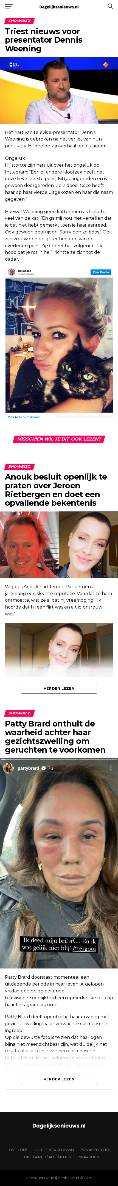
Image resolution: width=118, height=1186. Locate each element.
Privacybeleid (94, 1150)
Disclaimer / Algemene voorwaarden (61, 1157)
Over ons (18, 1150)
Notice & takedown (54, 1150)
